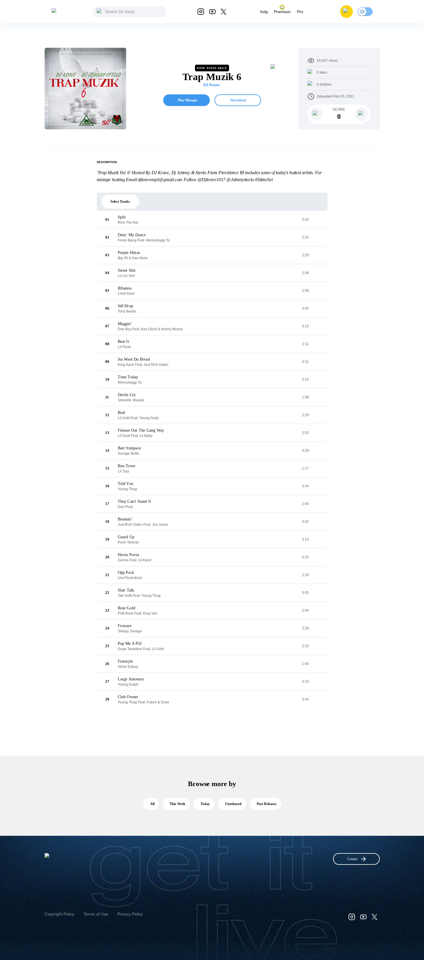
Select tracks (120, 202)
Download (238, 100)
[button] (346, 11)
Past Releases (267, 804)
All (152, 804)
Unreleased (233, 804)
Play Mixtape (187, 100)
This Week (177, 804)
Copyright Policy (59, 914)
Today (205, 804)
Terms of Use (96, 914)
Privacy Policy (130, 914)
